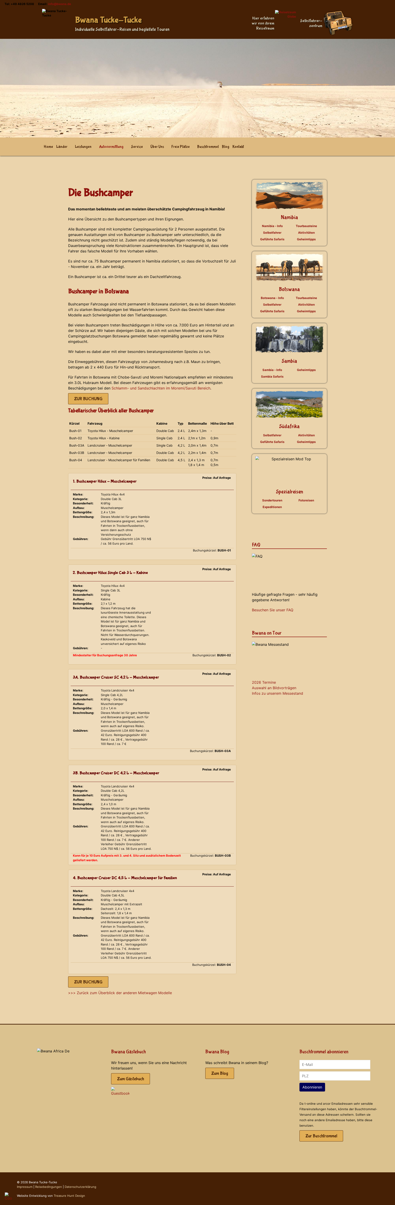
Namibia (289, 217)
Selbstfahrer (272, 232)
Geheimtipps (306, 239)
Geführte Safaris (272, 239)
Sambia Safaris (272, 376)
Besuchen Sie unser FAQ (272, 610)
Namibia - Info (272, 226)
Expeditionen (272, 507)
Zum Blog (219, 1073)
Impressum (24, 1187)
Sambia (289, 361)
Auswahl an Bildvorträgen (274, 688)
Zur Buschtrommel (321, 1136)
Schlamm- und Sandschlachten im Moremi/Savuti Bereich (161, 388)
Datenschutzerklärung (80, 1187)
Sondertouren (272, 500)
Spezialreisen (289, 492)
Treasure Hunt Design (69, 1195)
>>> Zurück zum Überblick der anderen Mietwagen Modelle (120, 992)
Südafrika (289, 426)
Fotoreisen (306, 500)
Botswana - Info (272, 298)
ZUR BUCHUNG (88, 398)
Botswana (289, 289)
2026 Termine (264, 682)
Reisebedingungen (48, 1187)
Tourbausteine (306, 226)
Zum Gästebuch (130, 1078)
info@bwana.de (59, 4)
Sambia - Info (272, 370)
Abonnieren (312, 1087)
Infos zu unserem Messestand (277, 693)
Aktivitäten (306, 232)
